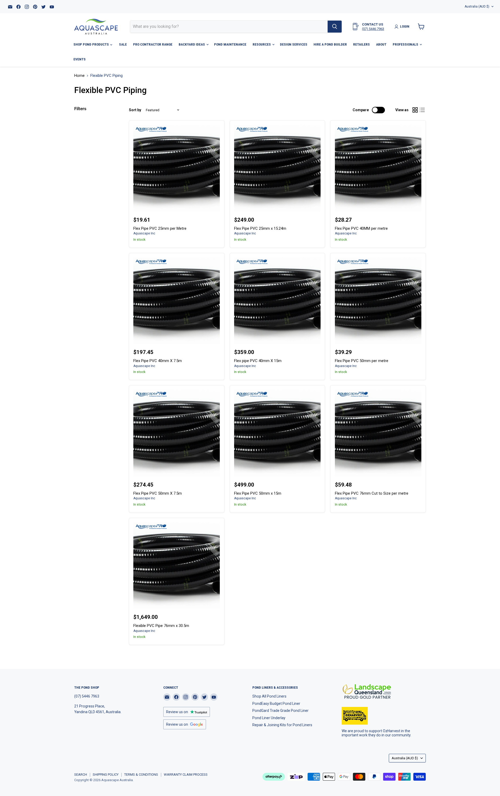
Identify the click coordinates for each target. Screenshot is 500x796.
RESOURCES (262, 44)
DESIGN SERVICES (293, 44)
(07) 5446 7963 (373, 29)
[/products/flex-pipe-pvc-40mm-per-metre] (378, 168)
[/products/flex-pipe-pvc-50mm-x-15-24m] (277, 433)
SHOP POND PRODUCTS (91, 44)
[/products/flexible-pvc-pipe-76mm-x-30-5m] (176, 565)
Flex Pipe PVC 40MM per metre (361, 228)
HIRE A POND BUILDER (330, 44)
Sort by (135, 110)
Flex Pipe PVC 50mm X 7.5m (157, 493)
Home (79, 75)
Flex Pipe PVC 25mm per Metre (159, 228)
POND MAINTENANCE (230, 44)
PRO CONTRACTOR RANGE (152, 44)
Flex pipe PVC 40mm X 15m (258, 360)
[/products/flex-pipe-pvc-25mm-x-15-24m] (277, 168)
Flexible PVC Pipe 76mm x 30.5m (161, 625)
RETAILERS (361, 44)
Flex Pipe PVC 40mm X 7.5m (157, 360)
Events (79, 59)
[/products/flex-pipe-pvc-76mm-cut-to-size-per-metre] (378, 433)
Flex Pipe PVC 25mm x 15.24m (260, 228)
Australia (477, 6)
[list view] (422, 110)
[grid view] (415, 110)
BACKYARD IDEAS (192, 44)
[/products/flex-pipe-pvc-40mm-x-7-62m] (176, 300)
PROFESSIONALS (406, 44)
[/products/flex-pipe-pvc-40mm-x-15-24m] (277, 300)
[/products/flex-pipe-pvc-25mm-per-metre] (176, 168)
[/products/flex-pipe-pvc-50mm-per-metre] (378, 300)
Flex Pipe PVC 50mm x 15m (257, 493)
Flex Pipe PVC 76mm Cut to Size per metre (371, 493)
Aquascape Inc (144, 233)
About (381, 44)
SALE (123, 44)
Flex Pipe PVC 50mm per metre (361, 360)
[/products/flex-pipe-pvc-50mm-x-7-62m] (176, 433)
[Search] (335, 27)
